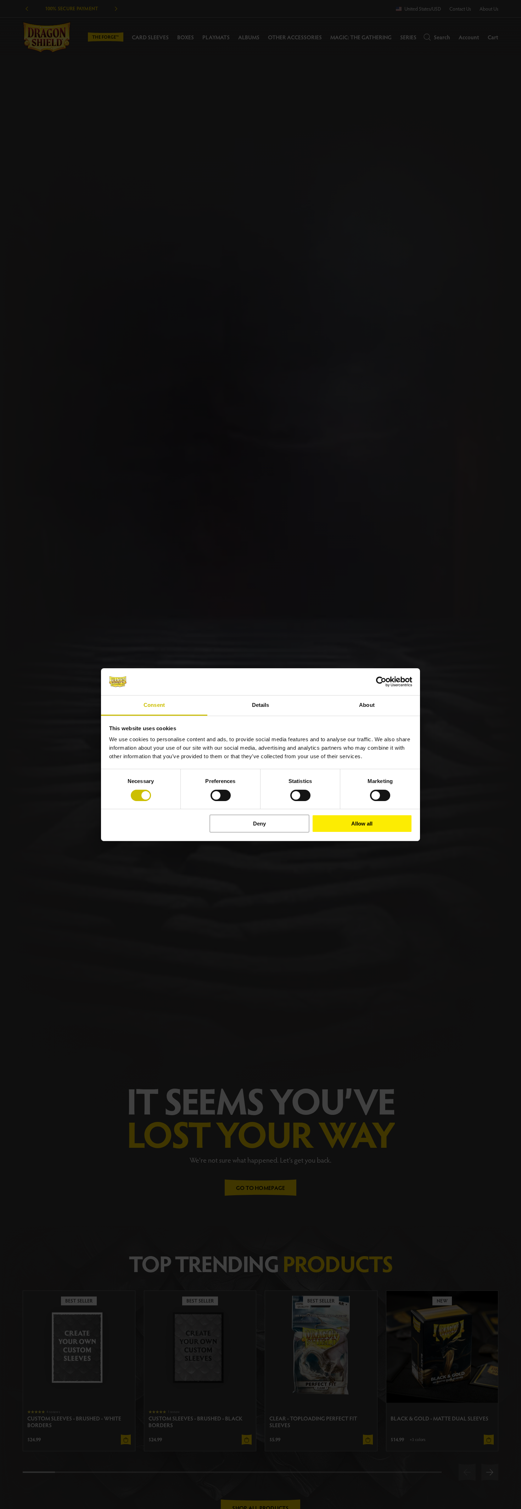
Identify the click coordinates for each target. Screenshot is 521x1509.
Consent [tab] (154, 705)
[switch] (221, 795)
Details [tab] (260, 705)
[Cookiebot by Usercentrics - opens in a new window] (381, 681)
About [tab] (367, 705)
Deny (259, 824)
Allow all (361, 824)
